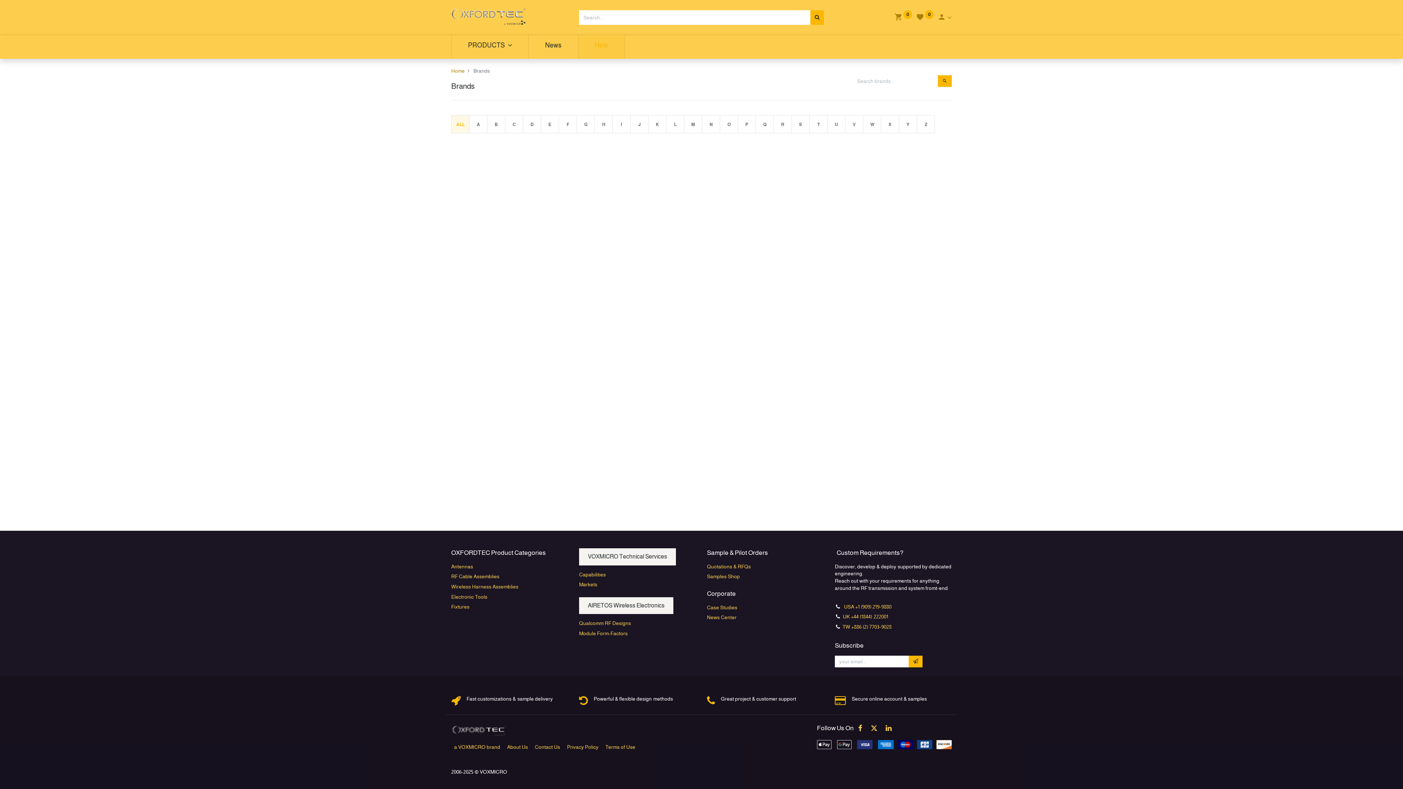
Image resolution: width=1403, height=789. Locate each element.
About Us (517, 747)
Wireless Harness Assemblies (484, 587)
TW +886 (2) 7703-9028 (867, 627)
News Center (722, 617)
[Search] (817, 17)
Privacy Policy (582, 747)
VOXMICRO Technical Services (627, 556)
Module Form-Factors (603, 633)
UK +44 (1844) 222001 (864, 617)
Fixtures (460, 607)
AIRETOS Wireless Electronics (626, 605)
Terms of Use (620, 747)
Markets (588, 584)
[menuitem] (553, 47)
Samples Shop (723, 576)
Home (458, 71)
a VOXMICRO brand (477, 747)
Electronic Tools (469, 597)
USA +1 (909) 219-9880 (867, 607)
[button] (916, 661)
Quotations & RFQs (729, 566)
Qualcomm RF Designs (605, 623)
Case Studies (722, 607)
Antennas (462, 566)
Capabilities (592, 575)
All (460, 124)
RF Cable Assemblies (475, 576)
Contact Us (547, 747)
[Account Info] (945, 17)
